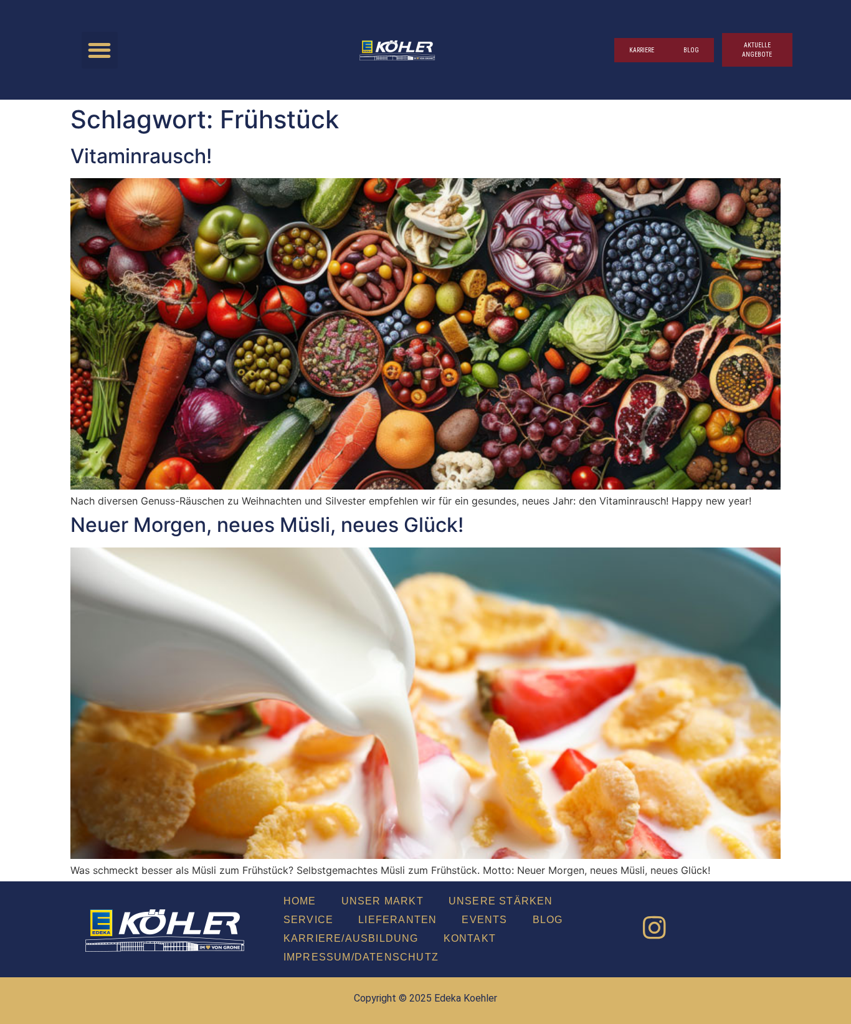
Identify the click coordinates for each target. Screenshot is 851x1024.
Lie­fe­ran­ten (397, 919)
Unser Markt (382, 901)
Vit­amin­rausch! (141, 156)
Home (299, 901)
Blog (548, 919)
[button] (100, 50)
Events (484, 919)
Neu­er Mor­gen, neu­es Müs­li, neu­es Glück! (267, 525)
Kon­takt (470, 938)
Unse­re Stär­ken (501, 901)
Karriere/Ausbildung (351, 938)
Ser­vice (308, 919)
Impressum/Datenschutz (361, 957)
